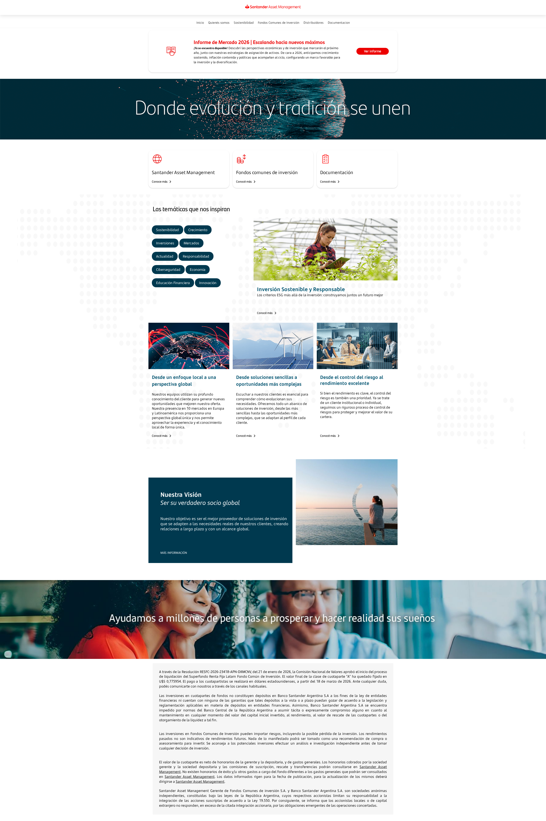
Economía (197, 269)
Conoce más (159, 181)
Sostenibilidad (167, 229)
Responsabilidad (196, 256)
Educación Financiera (173, 282)
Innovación (207, 282)
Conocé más (244, 181)
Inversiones (165, 243)
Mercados (191, 243)
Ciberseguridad (168, 269)
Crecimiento (197, 229)
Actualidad (164, 256)
